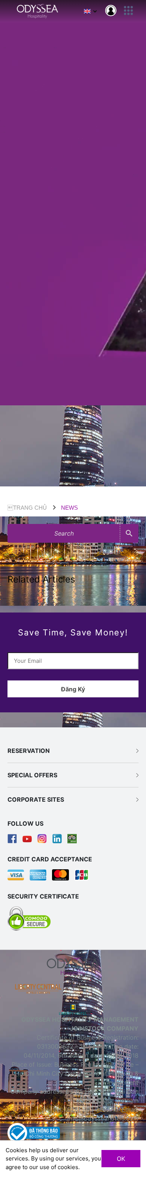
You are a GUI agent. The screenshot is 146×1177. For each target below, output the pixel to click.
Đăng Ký (73, 689)
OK (121, 1158)
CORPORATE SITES (35, 799)
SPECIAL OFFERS (32, 775)
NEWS (69, 507)
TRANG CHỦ (27, 507)
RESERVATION (28, 750)
